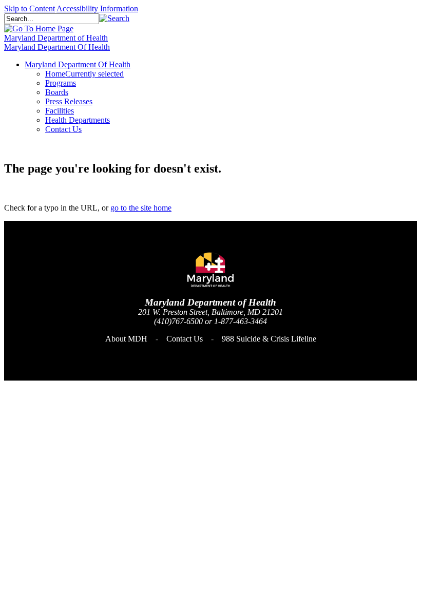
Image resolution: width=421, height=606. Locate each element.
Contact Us (184, 338)
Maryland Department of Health (56, 37)
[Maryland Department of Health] (38, 28)
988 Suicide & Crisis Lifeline (269, 338)
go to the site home (140, 207)
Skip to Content (29, 8)
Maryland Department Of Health (57, 47)
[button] (114, 18)
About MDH (126, 338)
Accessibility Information (97, 8)
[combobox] (51, 18)
